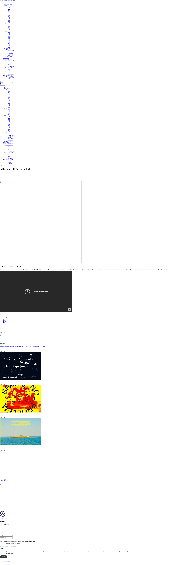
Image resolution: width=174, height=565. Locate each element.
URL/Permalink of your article (6, 553)
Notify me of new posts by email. (9, 546)
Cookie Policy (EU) (7, 561)
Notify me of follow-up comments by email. (11, 543)
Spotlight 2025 (6, 559)
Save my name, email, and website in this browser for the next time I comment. (18, 541)
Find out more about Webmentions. (137, 551)
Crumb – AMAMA (4, 480)
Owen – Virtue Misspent (5, 483)
